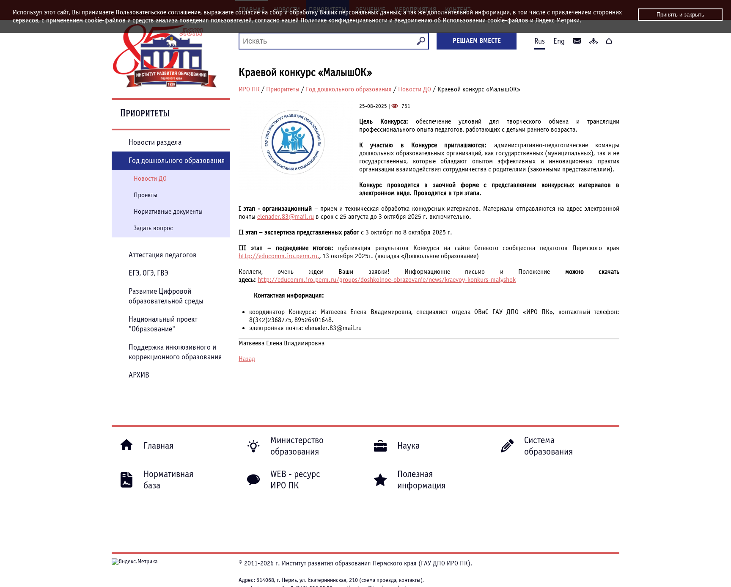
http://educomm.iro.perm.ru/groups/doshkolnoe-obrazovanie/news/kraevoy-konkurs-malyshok (387, 280)
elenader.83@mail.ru (285, 216)
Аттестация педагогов (163, 255)
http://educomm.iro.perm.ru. (279, 256)
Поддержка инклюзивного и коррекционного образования (175, 352)
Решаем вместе (477, 40)
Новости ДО (414, 89)
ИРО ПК (249, 89)
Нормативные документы (168, 211)
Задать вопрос (153, 228)
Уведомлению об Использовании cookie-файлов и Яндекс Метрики (487, 20)
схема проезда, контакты (390, 580)
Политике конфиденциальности (343, 20)
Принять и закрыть (680, 14)
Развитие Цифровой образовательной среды (166, 296)
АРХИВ (139, 375)
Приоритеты (283, 89)
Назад (247, 359)
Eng (559, 41)
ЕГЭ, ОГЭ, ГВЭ (148, 273)
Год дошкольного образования (349, 89)
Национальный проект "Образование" (163, 324)
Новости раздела (155, 142)
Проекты (145, 195)
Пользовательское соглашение (158, 12)
